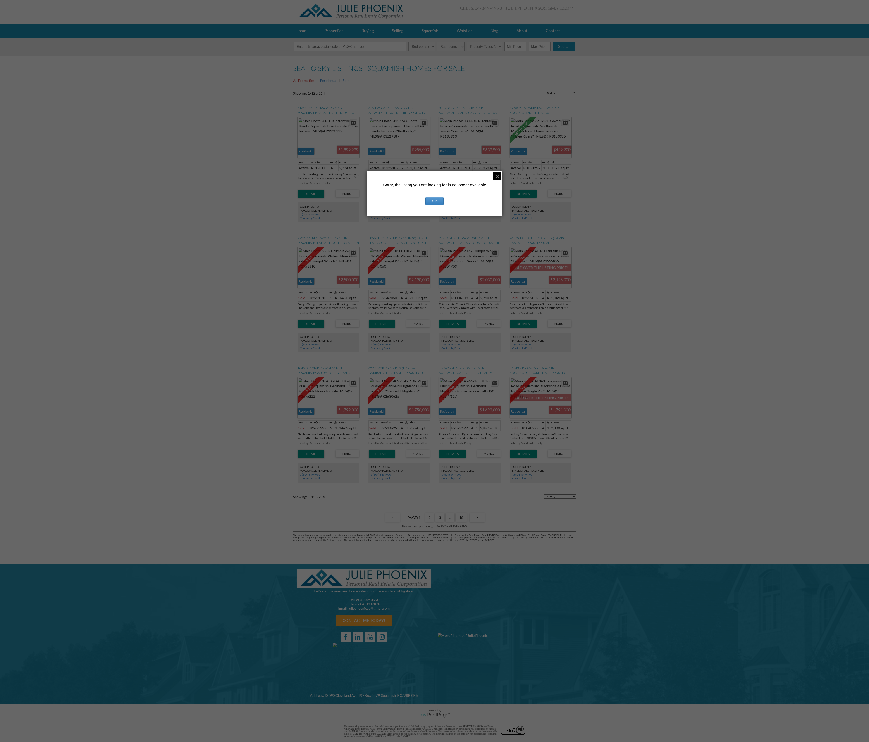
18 (461, 517)
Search (564, 46)
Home (300, 30)
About (522, 30)
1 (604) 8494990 (310, 214)
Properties (333, 30)
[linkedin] (358, 637)
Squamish (430, 30)
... (450, 517)
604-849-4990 (487, 8)
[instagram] (382, 637)
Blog (494, 30)
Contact (553, 30)
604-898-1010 (369, 604)
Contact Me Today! (363, 620)
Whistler (464, 30)
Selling (397, 30)
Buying (367, 30)
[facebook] (346, 637)
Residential (328, 80)
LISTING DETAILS (311, 194)
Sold (346, 80)
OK (434, 201)
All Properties (304, 80)
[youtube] (370, 637)
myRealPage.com (434, 715)
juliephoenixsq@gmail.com (539, 8)
